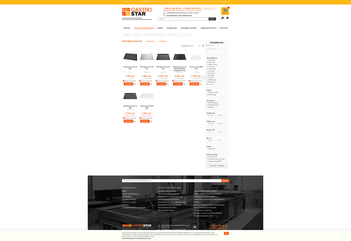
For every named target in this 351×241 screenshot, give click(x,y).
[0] (221, 18)
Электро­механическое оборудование (172, 202)
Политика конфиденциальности (134, 207)
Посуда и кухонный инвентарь (205, 207)
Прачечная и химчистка (203, 210)
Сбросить (211, 84)
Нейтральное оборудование (168, 199)
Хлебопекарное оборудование (205, 191)
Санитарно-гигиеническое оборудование (209, 199)
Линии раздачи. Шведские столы (170, 196)
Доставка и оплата (189, 28)
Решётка (163, 41)
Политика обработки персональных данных (136, 238)
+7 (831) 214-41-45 (172, 8)
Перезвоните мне (209, 8)
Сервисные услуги (208, 28)
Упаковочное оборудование (204, 196)
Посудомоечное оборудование (169, 205)
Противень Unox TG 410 (146, 68)
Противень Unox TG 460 (130, 107)
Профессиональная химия (204, 216)
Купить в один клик (130, 81)
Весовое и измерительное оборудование (209, 205)
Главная (126, 28)
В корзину (128, 84)
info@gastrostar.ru (173, 15)
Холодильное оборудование (168, 194)
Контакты (224, 28)
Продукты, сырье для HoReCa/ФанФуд (208, 213)
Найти (225, 180)
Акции (160, 28)
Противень (151, 41)
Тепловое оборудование (167, 191)
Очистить (211, 45)
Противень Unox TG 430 (163, 68)
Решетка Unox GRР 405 (196, 68)
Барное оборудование (166, 210)
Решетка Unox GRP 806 (146, 107)
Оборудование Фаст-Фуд (167, 207)
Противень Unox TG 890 (130, 68)
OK (226, 233)
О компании (172, 28)
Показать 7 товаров (217, 165)
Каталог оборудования (143, 28)
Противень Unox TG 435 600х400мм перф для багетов (179, 68)
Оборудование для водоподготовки (207, 194)
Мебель (196, 202)
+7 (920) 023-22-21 (191, 8)
